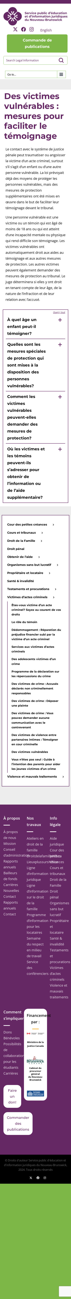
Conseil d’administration (12, 852)
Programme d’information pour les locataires (35, 923)
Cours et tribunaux (57, 870)
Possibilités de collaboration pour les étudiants (12, 1056)
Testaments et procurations (59, 956)
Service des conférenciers (35, 967)
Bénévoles (11, 1038)
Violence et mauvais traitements (59, 991)
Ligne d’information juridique (35, 873)
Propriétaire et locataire (59, 926)
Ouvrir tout (59, 312)
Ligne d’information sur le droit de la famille (35, 897)
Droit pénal (54, 894)
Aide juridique (57, 841)
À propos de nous (10, 834)
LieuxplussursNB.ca (35, 862)
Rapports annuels (10, 864)
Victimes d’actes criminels (57, 973)
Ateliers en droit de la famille (35, 844)
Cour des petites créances (57, 856)
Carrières (10, 884)
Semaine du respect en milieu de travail (35, 947)
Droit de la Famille (58, 882)
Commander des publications (18, 1123)
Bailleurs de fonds (10, 876)
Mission (9, 843)
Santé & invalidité (57, 941)
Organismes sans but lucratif (59, 909)
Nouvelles (11, 890)
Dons (7, 1032)
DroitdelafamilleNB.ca (35, 856)
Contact (9, 896)
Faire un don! (12, 1096)
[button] (35, 326)
